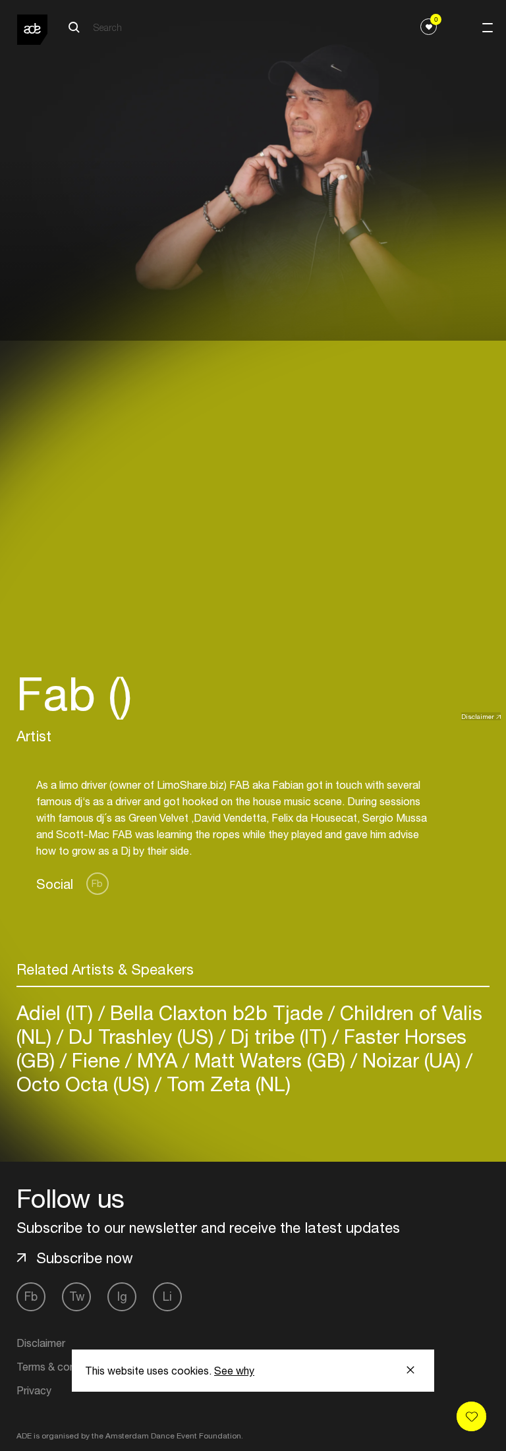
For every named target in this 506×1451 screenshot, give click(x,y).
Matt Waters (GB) (270, 1059)
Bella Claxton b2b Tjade (216, 1012)
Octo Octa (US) (85, 1083)
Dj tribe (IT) (278, 1036)
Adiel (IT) (57, 1012)
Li (167, 1296)
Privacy (33, 1390)
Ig (122, 1296)
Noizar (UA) (411, 1059)
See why (234, 1371)
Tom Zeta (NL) (226, 1083)
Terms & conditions (61, 1366)
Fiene (96, 1059)
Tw (76, 1296)
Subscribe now (84, 1257)
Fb (97, 883)
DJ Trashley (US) (141, 1036)
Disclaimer (477, 716)
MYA (157, 1059)
